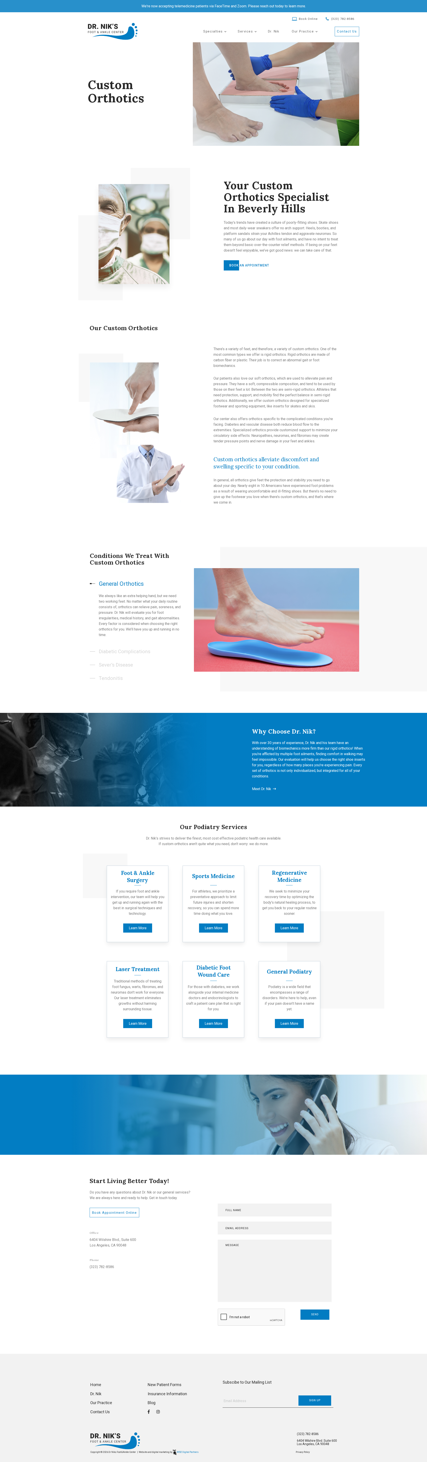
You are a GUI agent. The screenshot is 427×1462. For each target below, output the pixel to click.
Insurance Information (167, 1393)
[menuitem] (214, 31)
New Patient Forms (164, 1384)
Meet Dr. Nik (261, 789)
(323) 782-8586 (342, 18)
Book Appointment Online (114, 1213)
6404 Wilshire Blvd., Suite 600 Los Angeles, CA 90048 (113, 1242)
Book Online (308, 18)
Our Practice (101, 1402)
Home (95, 1384)
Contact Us (347, 31)
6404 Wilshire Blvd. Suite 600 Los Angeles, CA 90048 (317, 1442)
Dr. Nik (273, 31)
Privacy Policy (303, 1452)
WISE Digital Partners (188, 1452)
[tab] (143, 584)
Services (245, 31)
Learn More (138, 928)
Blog (151, 1402)
